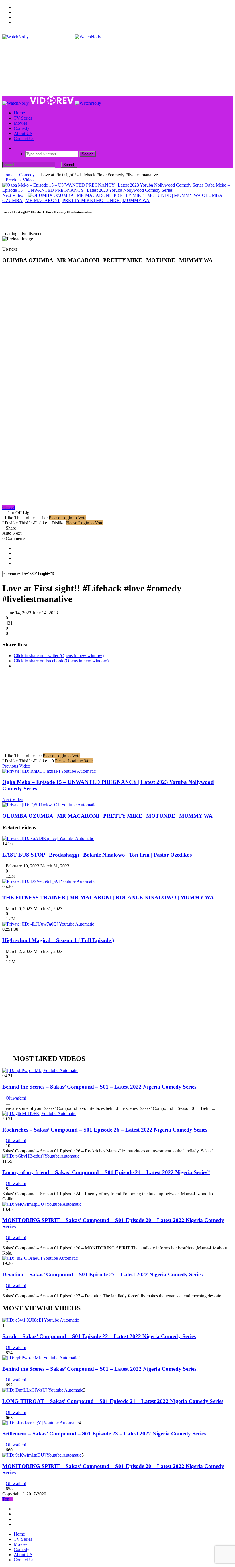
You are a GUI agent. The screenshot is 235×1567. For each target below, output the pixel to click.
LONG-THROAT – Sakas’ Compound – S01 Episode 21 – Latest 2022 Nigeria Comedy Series (112, 1401)
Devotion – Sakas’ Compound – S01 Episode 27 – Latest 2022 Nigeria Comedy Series (102, 1274)
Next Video (12, 799)
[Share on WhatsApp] (15, 558)
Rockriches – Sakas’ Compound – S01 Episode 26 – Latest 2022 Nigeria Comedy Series (104, 1130)
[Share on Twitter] (15, 553)
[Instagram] (15, 22)
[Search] (15, 148)
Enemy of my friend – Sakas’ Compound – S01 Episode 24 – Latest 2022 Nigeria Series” (106, 1172)
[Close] (4, 223)
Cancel (8, 507)
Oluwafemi (16, 1097)
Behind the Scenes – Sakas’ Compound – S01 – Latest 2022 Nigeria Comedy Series (99, 1087)
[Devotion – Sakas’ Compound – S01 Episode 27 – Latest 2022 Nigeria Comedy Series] (40, 1258)
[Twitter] (15, 12)
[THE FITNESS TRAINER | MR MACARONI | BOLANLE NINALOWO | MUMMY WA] (48, 881)
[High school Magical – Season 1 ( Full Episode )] (48, 924)
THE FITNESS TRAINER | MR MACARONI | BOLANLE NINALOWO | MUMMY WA (108, 897)
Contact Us (24, 138)
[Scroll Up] (8, 223)
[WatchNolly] (51, 36)
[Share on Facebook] (15, 548)
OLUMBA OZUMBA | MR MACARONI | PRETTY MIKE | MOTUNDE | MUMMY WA (107, 816)
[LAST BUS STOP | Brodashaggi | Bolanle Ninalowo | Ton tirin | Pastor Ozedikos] (48, 838)
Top (5, 1499)
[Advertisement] (106, 52)
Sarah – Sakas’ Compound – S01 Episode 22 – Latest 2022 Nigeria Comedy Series (99, 1336)
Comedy (21, 128)
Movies (20, 123)
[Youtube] (15, 17)
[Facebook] (15, 7)
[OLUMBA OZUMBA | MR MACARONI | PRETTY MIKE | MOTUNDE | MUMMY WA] (49, 804)
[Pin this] (15, 563)
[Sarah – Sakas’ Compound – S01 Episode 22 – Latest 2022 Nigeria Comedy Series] (40, 1320)
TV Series (23, 118)
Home (19, 112)
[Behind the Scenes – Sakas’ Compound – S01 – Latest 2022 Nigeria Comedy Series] (40, 1070)
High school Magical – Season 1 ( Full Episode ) (58, 940)
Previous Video (16, 766)
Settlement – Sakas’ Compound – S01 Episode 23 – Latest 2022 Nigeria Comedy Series (104, 1434)
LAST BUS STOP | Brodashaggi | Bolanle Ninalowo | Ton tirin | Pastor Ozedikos (97, 855)
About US (23, 133)
